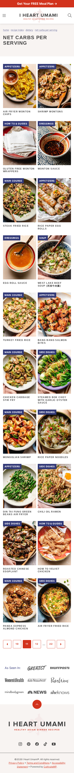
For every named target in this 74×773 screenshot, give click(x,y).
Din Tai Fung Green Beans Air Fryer (17, 513)
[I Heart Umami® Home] (38, 15)
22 (51, 643)
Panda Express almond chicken (15, 627)
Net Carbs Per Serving (46, 30)
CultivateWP (50, 766)
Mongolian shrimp (17, 457)
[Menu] (4, 15)
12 (36, 643)
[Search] (70, 15)
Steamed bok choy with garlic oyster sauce (53, 400)
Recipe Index (17, 30)
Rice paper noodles (53, 457)
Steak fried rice (16, 226)
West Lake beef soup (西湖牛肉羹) (49, 284)
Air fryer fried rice (53, 626)
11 (27, 643)
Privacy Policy (16, 762)
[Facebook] (37, 744)
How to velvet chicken (49, 570)
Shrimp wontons (50, 111)
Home (6, 30)
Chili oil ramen (49, 511)
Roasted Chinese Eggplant (16, 570)
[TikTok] (45, 744)
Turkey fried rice (17, 340)
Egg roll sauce (15, 283)
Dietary (29, 30)
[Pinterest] (28, 744)
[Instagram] (20, 744)
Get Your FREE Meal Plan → (37, 3)
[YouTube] (54, 744)
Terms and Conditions (38, 762)
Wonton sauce (49, 168)
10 (17, 643)
